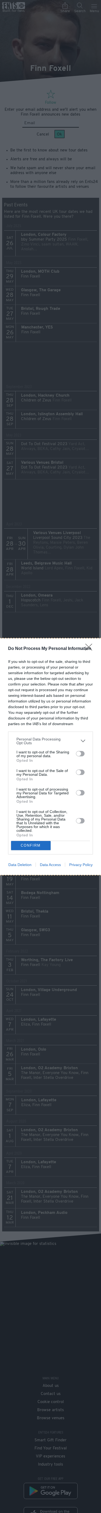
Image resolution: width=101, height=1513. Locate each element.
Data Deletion (20, 865)
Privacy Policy (81, 865)
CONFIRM (31, 845)
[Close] (90, 649)
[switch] (80, 753)
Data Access (50, 865)
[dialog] (50, 756)
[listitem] (50, 741)
